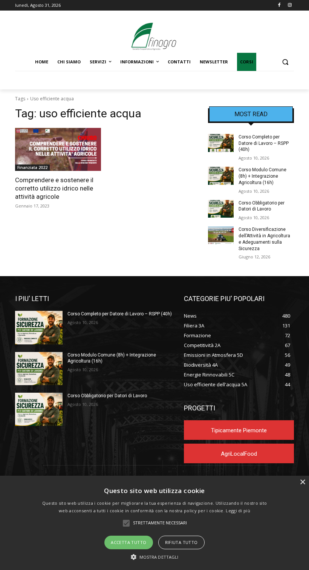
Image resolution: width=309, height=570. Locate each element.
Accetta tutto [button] (128, 542)
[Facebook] (279, 5)
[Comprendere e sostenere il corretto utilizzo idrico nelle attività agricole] (58, 149)
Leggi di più (238, 510)
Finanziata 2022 (32, 167)
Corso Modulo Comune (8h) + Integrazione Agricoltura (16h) (262, 176)
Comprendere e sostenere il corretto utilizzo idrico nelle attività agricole (54, 188)
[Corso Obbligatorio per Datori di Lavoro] (221, 209)
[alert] (154, 523)
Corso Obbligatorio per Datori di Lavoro (107, 395)
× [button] (302, 482)
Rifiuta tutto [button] (181, 542)
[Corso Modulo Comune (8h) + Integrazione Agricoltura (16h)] (221, 176)
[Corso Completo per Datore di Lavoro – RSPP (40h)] (221, 143)
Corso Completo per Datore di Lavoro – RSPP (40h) (264, 143)
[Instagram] (289, 5)
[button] (285, 62)
